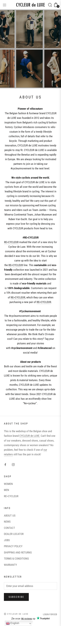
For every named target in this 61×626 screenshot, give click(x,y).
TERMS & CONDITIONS (16, 558)
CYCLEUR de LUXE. (29, 435)
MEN (6, 490)
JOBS (7, 540)
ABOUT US (9, 515)
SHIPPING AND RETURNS (18, 552)
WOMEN (8, 484)
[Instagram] (13, 464)
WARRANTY (10, 564)
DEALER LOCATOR (14, 534)
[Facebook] (5, 464)
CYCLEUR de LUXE (17, 614)
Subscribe (16, 596)
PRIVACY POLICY (13, 546)
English (14, 623)
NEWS (7, 521)
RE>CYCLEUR (11, 496)
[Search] (50, 4)
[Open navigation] (4, 4)
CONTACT (9, 527)
